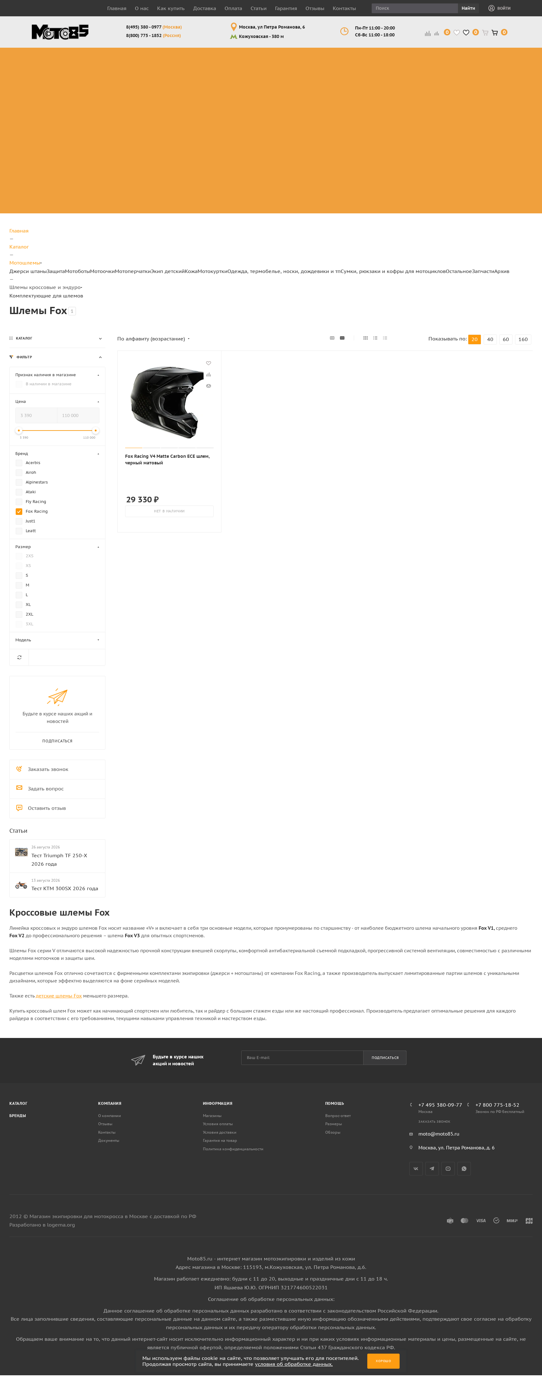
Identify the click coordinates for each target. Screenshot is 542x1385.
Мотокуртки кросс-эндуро (442, 58)
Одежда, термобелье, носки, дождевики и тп (284, 271)
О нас (142, 8)
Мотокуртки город (442, 77)
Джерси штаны (28, 271)
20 (474, 339)
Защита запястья (96, 111)
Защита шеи (90, 73)
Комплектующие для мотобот (153, 85)
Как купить (171, 8)
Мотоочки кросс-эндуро (256, 58)
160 (523, 339)
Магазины (212, 1115)
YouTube (448, 1168)
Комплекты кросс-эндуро (47, 58)
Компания (109, 1103)
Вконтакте (416, 1168)
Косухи (401, 51)
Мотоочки (102, 271)
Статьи (259, 8)
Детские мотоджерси (351, 160)
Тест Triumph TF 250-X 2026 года (59, 859)
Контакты (344, 8)
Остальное (459, 271)
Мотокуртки (212, 271)
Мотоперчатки (133, 271)
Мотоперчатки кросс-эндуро (304, 54)
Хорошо (383, 1361)
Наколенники (92, 81)
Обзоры (332, 1132)
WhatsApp (464, 1168)
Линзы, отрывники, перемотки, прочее (258, 85)
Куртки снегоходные (444, 92)
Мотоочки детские (347, 130)
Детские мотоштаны (349, 175)
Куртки (400, 58)
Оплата (233, 8)
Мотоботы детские (347, 100)
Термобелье (490, 111)
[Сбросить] (19, 657)
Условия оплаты (218, 1123)
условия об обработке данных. (294, 1364)
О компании (109, 1115)
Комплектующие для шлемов (209, 69)
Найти (468, 8)
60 (506, 339)
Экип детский (168, 271)
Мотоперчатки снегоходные (304, 85)
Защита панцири (96, 51)
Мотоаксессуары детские (357, 205)
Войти (504, 8)
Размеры (333, 1123)
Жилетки (403, 81)
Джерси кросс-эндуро (52, 100)
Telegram (432, 1168)
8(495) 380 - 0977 (154, 27)
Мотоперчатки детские (353, 190)
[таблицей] (385, 338)
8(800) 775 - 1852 (153, 35)
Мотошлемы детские (350, 115)
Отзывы (315, 8)
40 (490, 339)
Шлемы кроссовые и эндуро (213, 54)
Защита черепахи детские (358, 85)
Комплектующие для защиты (96, 122)
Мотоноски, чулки (489, 122)
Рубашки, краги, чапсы (403, 104)
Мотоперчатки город (304, 69)
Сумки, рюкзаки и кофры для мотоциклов (393, 271)
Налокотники (91, 88)
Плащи (400, 88)
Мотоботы (77, 271)
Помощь (334, 1103)
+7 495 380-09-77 (440, 1104)
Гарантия (286, 8)
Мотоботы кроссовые (145, 54)
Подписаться (385, 1058)
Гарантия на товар (220, 1140)
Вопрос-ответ (338, 1115)
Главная (116, 8)
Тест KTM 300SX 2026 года (64, 888)
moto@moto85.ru (439, 1134)
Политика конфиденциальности (233, 1149)
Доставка (204, 8)
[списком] (375, 338)
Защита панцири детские (356, 69)
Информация (218, 1103)
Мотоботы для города (150, 69)
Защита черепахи (86, 62)
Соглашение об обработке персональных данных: (271, 1299)
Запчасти (483, 271)
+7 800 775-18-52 (497, 1104)
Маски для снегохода (258, 107)
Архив (501, 271)
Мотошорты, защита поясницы (101, 100)
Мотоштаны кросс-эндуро (47, 81)
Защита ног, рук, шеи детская (355, 54)
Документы (108, 1140)
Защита (56, 271)
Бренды (17, 1115)
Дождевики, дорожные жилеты (489, 58)
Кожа (191, 271)
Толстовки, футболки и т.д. (489, 96)
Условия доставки (219, 1132)
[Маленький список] (332, 338)
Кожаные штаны (403, 69)
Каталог (18, 1103)
